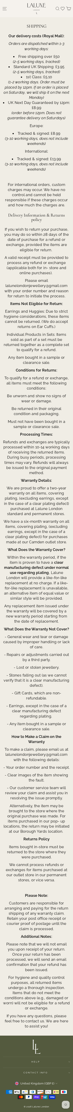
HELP (35, 1061)
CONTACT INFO (35, 1072)
